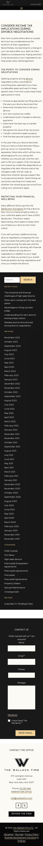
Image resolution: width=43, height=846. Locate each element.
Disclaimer (13, 715)
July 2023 (9, 354)
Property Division (12, 583)
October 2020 (11, 493)
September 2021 (12, 447)
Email (21, 656)
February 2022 (11, 426)
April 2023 (9, 367)
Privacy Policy (31, 834)
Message (21, 683)
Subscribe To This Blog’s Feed (18, 604)
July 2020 (9, 505)
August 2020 (10, 501)
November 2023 (12, 337)
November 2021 (11, 438)
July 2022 (9, 405)
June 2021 (9, 459)
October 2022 (11, 392)
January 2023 (10, 379)
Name (21, 642)
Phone (21, 669)
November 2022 (12, 388)
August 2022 (10, 400)
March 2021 (9, 472)
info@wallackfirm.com (21, 798)
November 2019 (11, 539)
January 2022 (10, 430)
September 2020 (12, 497)
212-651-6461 (36, 4)
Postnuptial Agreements (16, 571)
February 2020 (11, 526)
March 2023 (10, 371)
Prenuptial (9, 575)
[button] (21, 8)
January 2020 (11, 530)
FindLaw (22, 841)
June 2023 (9, 358)
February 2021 (11, 476)
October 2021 (10, 442)
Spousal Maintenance (14, 588)
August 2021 (10, 451)
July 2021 (8, 455)
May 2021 (8, 463)
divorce (29, 79)
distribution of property (12, 209)
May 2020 (9, 514)
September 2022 (12, 396)
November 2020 (12, 488)
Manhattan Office (21, 792)
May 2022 (9, 413)
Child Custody (11, 551)
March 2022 (10, 421)
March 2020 (10, 522)
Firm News (9, 555)
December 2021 (11, 434)
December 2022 (12, 384)
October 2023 (11, 342)
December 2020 (12, 484)
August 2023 (10, 350)
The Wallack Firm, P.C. (23, 828)
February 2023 (11, 375)
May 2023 (9, 363)
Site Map (19, 834)
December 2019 (11, 535)
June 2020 (9, 509)
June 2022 (9, 409)
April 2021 (9, 468)
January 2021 (10, 480)
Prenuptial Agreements (15, 579)
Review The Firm (21, 814)
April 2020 (9, 518)
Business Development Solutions (20, 837)
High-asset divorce (13, 559)
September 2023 (12, 346)
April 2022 (9, 417)
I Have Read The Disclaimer (19, 722)
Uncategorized (11, 592)
